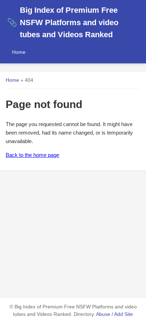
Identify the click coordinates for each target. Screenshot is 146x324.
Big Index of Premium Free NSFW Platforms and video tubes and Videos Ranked (62, 22)
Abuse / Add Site (114, 314)
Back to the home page (32, 155)
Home (19, 52)
